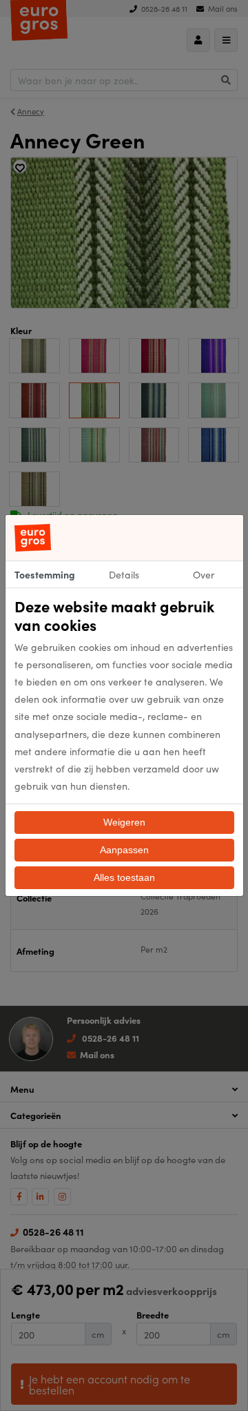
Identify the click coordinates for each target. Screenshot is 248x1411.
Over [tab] (203, 574)
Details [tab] (124, 574)
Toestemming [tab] (44, 574)
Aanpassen (124, 849)
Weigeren (124, 822)
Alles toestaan (124, 877)
